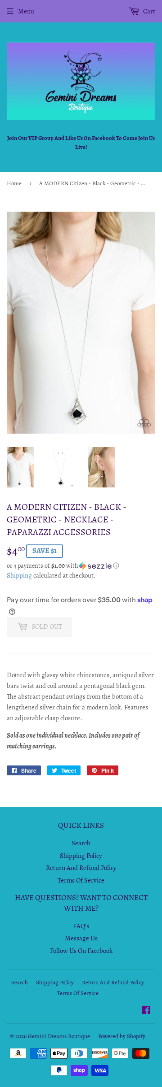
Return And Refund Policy (81, 867)
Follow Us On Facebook (81, 950)
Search (81, 843)
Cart (148, 11)
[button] (81, 565)
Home (14, 183)
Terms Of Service (81, 880)
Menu (26, 11)
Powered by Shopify (121, 1036)
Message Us (81, 938)
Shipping (19, 575)
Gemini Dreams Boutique (59, 1036)
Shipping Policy (81, 855)
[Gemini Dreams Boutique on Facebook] (146, 1011)
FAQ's (81, 926)
